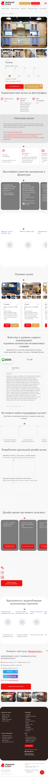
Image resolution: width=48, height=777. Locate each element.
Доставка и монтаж (30, 721)
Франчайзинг (35, 3)
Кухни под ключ (15, 135)
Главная (2, 13)
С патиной (42, 137)
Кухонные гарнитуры (7, 737)
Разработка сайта (8, 773)
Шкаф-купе (23, 8)
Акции (27, 717)
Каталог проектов (6, 733)
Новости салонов (30, 741)
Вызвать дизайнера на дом (28, 546)
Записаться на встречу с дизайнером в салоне (10, 546)
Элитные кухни (6, 139)
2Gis (13, 369)
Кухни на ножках (7, 135)
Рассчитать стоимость (33, 87)
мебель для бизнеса (25, 3)
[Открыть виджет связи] (42, 772)
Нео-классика (36, 137)
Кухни (6, 13)
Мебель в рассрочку (33, 8)
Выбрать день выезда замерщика (11, 583)
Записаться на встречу (16, 686)
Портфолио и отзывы (31, 716)
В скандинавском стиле (8, 741)
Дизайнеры (28, 727)
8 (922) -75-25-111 (13, 668)
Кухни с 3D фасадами (32, 135)
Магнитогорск (35, 651)
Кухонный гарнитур (8, 302)
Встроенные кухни (6, 735)
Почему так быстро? (27, 161)
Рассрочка (28, 719)
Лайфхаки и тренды (30, 740)
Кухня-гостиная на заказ (27, 137)
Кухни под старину (23, 135)
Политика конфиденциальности (32, 766)
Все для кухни (42, 8)
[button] (45, 32)
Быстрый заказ (14, 86)
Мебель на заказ (15, 8)
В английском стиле (11, 134)
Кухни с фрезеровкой (17, 137)
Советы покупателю (30, 737)
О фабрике (28, 714)
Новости (28, 725)
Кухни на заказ (5, 8)
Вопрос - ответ (29, 724)
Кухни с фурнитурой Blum (13, 132)
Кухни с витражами (7, 137)
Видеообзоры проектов (31, 738)
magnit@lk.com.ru (13, 680)
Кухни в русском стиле (30, 134)
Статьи (27, 722)
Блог (27, 735)
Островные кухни (6, 738)
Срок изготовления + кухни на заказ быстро (29, 754)
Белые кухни (5, 740)
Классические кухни (20, 134)
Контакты (28, 730)
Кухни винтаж (39, 134)
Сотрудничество (29, 729)
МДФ (21, 132)
